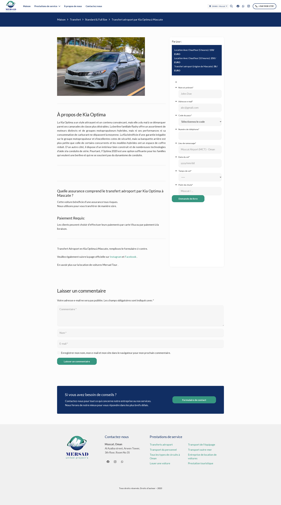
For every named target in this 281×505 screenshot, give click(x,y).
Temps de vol (185, 171)
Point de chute (185, 185)
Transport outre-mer (200, 449)
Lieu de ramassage (187, 143)
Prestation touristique (200, 463)
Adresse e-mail (185, 101)
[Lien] (11, 6)
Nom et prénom (185, 87)
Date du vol (184, 157)
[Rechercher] (231, 6)
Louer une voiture (160, 463)
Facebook (130, 256)
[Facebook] (238, 6)
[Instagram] (248, 6)
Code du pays (185, 115)
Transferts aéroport (161, 444)
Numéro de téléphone (188, 129)
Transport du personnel (163, 449)
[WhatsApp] (243, 6)
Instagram (115, 256)
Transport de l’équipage (201, 444)
